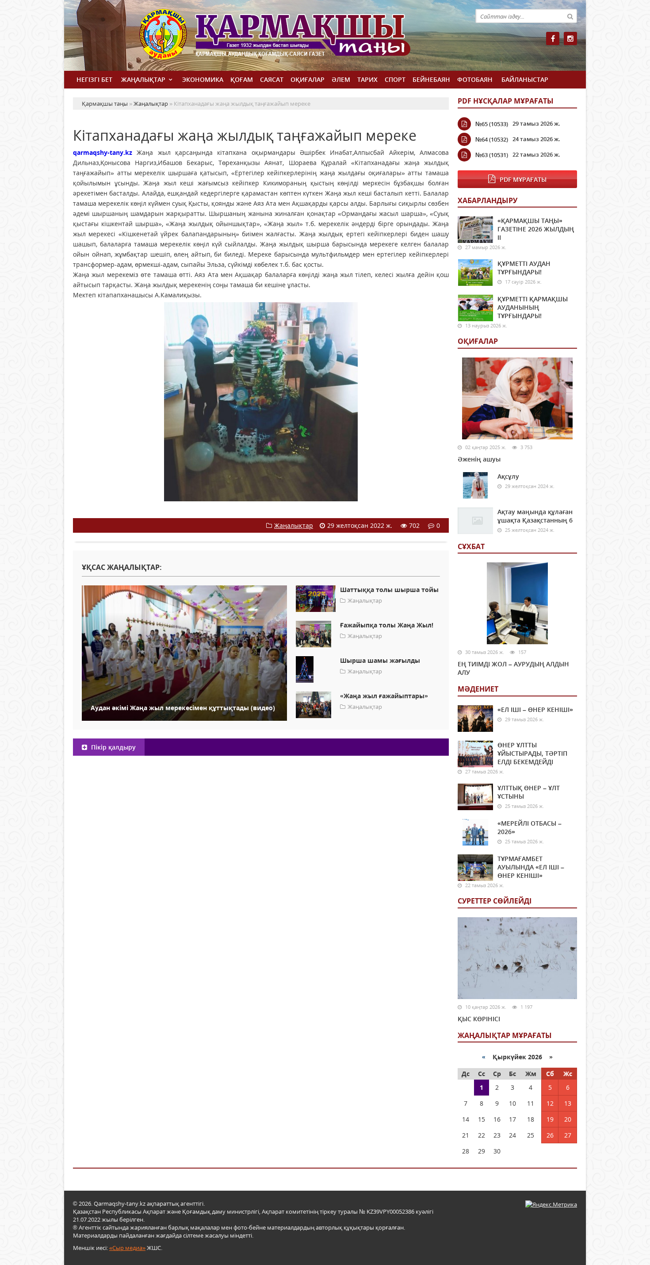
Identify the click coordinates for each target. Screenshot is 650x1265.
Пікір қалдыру (112, 747)
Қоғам (241, 79)
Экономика (202, 79)
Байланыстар (524, 79)
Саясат (271, 79)
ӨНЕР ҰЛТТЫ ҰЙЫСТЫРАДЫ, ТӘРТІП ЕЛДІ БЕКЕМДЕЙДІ (532, 753)
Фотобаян (475, 79)
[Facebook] (552, 38)
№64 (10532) (491, 139)
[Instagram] (570, 38)
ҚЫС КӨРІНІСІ (479, 1019)
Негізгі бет (94, 79)
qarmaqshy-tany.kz (102, 152)
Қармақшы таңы (294, 39)
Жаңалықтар (143, 79)
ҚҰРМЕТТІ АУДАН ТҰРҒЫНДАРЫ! (524, 267)
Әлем (341, 79)
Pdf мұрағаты (523, 179)
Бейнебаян (431, 79)
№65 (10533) (491, 124)
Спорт (395, 79)
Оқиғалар (308, 79)
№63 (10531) (491, 155)
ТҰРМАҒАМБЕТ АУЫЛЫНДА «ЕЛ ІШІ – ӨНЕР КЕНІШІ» (530, 867)
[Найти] (570, 16)
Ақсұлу (508, 476)
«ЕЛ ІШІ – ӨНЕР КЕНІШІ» (535, 709)
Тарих (367, 79)
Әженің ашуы (479, 459)
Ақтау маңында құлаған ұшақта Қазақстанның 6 (535, 516)
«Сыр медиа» (127, 1248)
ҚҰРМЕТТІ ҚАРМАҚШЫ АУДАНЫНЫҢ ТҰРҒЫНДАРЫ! (532, 307)
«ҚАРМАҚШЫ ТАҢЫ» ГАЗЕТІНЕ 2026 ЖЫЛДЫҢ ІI (535, 229)
